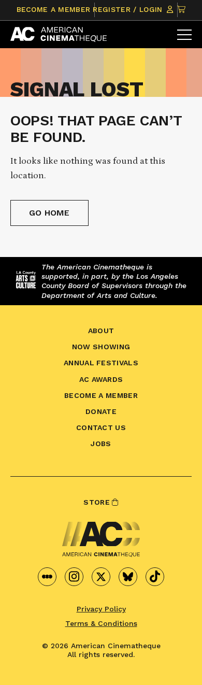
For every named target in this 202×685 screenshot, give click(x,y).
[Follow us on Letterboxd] (47, 576)
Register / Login (129, 9)
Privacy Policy (101, 609)
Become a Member (54, 9)
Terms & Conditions (101, 623)
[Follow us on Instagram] (74, 576)
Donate (101, 411)
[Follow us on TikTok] (155, 576)
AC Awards (101, 379)
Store (97, 502)
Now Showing (101, 346)
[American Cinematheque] (58, 34)
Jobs (101, 443)
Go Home (49, 213)
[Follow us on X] (101, 576)
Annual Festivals (101, 363)
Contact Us (101, 427)
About (101, 330)
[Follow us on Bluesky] (128, 576)
